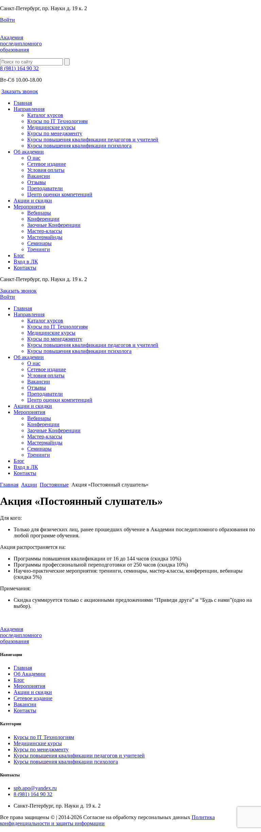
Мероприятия (29, 207)
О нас (33, 158)
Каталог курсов (45, 115)
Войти (7, 20)
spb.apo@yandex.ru (35, 788)
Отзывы (36, 182)
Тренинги (38, 249)
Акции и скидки (33, 200)
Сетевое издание (46, 164)
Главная (23, 103)
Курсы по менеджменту (54, 133)
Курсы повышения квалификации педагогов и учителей (92, 139)
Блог (19, 255)
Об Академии (30, 674)
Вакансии (38, 176)
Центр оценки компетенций (59, 194)
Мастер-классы (44, 231)
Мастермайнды (45, 237)
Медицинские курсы (51, 127)
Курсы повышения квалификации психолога (79, 145)
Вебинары (39, 213)
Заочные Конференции (54, 225)
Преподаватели (45, 188)
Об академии (29, 152)
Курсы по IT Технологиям (57, 121)
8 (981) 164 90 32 (19, 68)
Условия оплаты (46, 170)
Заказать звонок (19, 91)
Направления (29, 109)
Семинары (39, 243)
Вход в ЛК (26, 261)
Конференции (43, 219)
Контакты (25, 268)
